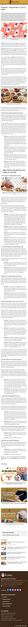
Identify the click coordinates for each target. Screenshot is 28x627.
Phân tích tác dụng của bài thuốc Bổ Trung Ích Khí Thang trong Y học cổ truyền (16, 558)
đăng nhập (9, 535)
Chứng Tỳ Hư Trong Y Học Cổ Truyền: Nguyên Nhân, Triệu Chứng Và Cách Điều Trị (16, 553)
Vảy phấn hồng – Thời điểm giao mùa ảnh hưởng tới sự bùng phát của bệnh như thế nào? (17, 548)
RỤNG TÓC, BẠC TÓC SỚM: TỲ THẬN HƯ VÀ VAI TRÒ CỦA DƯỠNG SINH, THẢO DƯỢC (16, 563)
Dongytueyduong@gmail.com (11, 585)
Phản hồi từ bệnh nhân (7, 603)
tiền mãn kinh (23, 362)
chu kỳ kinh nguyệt (14, 43)
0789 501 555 (9, 582)
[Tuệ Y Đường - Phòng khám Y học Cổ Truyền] (14, 2)
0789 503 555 (21, 582)
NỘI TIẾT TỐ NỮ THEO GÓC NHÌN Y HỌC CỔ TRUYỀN (15, 543)
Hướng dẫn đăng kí (6, 599)
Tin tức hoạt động (6, 606)
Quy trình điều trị (5, 601)
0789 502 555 (15, 582)
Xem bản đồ (24, 580)
